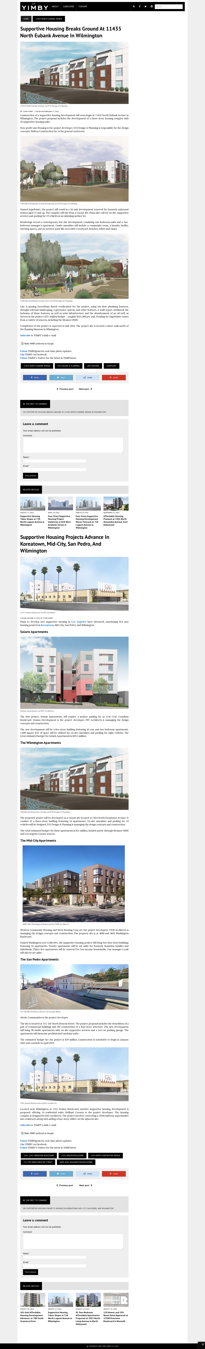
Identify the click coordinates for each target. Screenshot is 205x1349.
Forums (83, 6)
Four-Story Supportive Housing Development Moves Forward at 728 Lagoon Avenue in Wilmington (87, 522)
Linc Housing (93, 366)
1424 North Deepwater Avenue (105, 1155)
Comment (27, 435)
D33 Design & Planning (69, 366)
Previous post (66, 389)
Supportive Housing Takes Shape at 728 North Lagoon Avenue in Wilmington (32, 520)
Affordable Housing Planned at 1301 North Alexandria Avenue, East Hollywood (115, 520)
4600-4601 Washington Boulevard (76, 1162)
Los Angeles (78, 621)
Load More (74, 1334)
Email (26, 465)
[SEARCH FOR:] (169, 6)
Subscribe (68, 6)
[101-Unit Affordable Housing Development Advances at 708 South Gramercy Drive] (32, 1305)
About (55, 6)
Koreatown (47, 625)
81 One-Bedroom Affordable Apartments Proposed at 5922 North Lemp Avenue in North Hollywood (88, 1318)
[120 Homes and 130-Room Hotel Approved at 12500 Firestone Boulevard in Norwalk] (116, 1305)
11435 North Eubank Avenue (37, 366)
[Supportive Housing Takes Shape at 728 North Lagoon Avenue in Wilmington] (32, 508)
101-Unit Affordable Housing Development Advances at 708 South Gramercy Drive (32, 1316)
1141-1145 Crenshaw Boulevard (39, 1155)
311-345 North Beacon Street (38, 1162)
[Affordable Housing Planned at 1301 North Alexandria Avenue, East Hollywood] (116, 508)
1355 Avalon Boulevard (72, 1155)
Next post (84, 389)
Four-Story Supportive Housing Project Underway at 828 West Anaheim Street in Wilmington (59, 522)
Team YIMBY (28, 111)
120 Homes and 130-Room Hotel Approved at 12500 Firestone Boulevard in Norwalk (115, 1316)
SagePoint (112, 366)
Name (26, 457)
